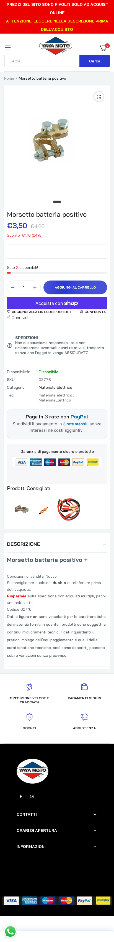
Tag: (10, 395)
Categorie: (16, 387)
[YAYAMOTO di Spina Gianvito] (55, 48)
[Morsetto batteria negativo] (18, 508)
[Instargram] (32, 796)
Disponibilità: (18, 371)
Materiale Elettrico (55, 387)
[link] (99, 907)
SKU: (11, 379)
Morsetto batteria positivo (47, 214)
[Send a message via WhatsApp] (10, 931)
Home (9, 78)
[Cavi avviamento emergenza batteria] (68, 508)
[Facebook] (21, 796)
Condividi (20, 317)
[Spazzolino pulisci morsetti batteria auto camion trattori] (43, 508)
